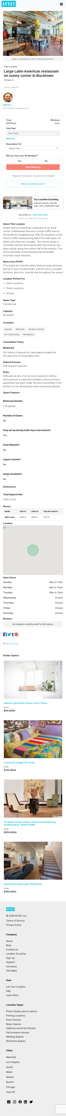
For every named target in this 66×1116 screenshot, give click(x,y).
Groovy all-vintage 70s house (19, 762)
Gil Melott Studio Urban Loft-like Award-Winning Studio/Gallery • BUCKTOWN (30, 823)
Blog (8, 945)
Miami (9, 1072)
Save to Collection (11, 87)
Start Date (11, 128)
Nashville (11, 1057)
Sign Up (10, 958)
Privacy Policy (13, 924)
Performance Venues (17, 1032)
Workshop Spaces (16, 1040)
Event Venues (13, 1019)
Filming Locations (15, 1015)
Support (10, 962)
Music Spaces (13, 1024)
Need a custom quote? (33, 184)
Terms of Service (15, 920)
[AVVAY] (10, 910)
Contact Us (12, 949)
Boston (10, 1082)
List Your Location (15, 986)
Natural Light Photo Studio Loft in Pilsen (25, 703)
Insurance (11, 966)
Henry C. (7, 104)
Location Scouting (16, 953)
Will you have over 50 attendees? (22, 155)
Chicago (10, 1087)
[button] (8, 680)
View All (10, 1091)
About (9, 941)
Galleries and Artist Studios (21, 1028)
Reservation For (14, 144)
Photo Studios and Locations (21, 1011)
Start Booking (33, 167)
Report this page (12, 643)
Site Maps (11, 970)
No (46, 161)
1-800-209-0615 (39, 215)
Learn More (12, 995)
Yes (19, 161)
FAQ (8, 991)
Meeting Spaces (15, 1036)
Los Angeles (12, 1062)
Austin (9, 1067)
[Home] (9, 4)
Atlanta (10, 1077)
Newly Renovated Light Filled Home (23, 884)
